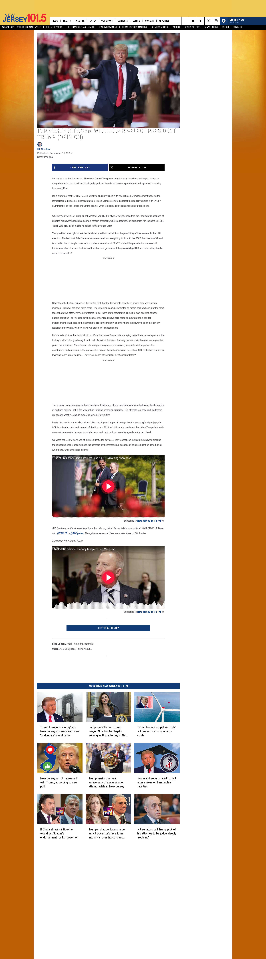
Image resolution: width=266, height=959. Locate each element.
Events (136, 21)
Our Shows (107, 21)
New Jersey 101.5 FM (149, 520)
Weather (80, 21)
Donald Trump (72, 644)
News (55, 21)
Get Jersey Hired (159, 27)
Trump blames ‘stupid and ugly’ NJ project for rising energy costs (156, 731)
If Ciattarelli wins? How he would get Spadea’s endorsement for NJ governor (59, 833)
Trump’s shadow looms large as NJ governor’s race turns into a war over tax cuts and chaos (107, 833)
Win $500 (238, 27)
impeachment (86, 644)
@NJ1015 (62, 533)
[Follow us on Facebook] (200, 21)
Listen (93, 21)
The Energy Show (54, 27)
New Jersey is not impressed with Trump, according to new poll (58, 782)
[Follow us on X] (208, 21)
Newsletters (211, 27)
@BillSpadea (76, 533)
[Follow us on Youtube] (193, 21)
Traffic (67, 21)
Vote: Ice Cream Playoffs (29, 27)
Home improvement (108, 27)
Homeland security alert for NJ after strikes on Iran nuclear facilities (156, 782)
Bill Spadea (43, 149)
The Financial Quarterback (80, 27)
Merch (225, 27)
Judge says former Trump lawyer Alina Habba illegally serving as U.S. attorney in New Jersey (108, 731)
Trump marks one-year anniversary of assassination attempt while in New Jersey (106, 782)
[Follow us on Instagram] (216, 21)
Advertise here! (192, 27)
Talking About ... (84, 649)
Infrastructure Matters (134, 27)
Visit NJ (176, 27)
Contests (123, 21)
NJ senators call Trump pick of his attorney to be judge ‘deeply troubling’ (156, 833)
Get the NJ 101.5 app (108, 628)
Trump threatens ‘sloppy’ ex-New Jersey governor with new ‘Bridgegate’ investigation (59, 731)
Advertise (164, 21)
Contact (149, 21)
